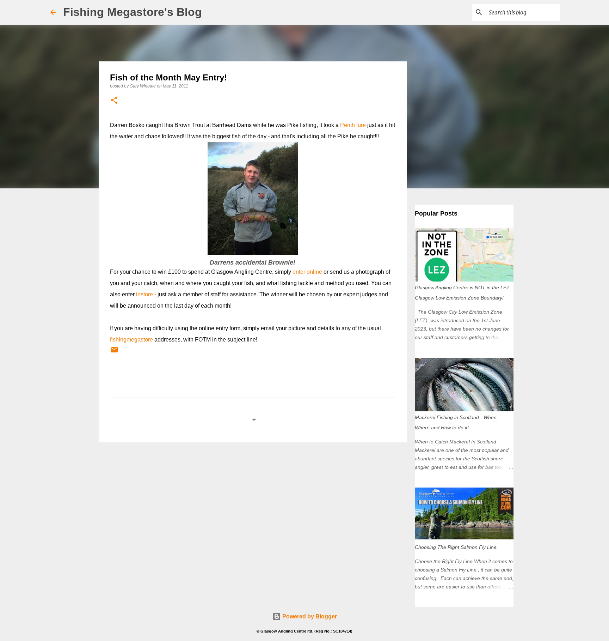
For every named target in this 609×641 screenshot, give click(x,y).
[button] (114, 100)
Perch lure (353, 125)
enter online (307, 272)
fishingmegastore (131, 340)
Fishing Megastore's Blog (132, 12)
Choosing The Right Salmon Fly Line (456, 547)
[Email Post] (114, 352)
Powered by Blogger (309, 616)
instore (144, 294)
